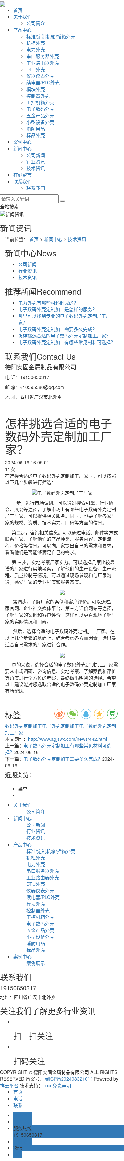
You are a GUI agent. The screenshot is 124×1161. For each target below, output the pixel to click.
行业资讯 (35, 161)
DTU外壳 (35, 69)
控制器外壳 (38, 95)
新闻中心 (22, 148)
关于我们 (22, 16)
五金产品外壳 (40, 115)
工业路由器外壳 (42, 62)
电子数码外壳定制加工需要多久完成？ (57, 329)
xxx (47, 1085)
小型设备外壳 (40, 122)
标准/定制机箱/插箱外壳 (50, 36)
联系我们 (22, 181)
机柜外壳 (35, 43)
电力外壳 (35, 49)
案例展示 (35, 963)
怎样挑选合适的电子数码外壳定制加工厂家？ (64, 335)
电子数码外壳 (40, 108)
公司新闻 (35, 155)
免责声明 (62, 1085)
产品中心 (22, 29)
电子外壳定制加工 (60, 725)
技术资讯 (35, 168)
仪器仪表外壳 (40, 76)
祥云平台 (9, 1085)
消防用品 (35, 128)
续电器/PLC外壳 (43, 82)
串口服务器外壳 (42, 56)
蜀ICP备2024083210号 (68, 1078)
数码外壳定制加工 (23, 725)
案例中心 (22, 141)
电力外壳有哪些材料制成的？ (48, 302)
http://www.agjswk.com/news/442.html (67, 739)
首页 (17, 10)
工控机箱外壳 (40, 102)
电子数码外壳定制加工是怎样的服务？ (57, 309)
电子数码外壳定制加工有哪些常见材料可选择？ (66, 342)
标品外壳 (35, 135)
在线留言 (22, 174)
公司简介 (35, 23)
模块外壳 (35, 89)
